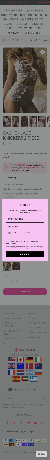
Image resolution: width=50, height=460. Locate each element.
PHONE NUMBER (12, 227)
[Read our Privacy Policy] (42, 247)
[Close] (45, 202)
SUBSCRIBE (25, 254)
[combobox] (12, 233)
